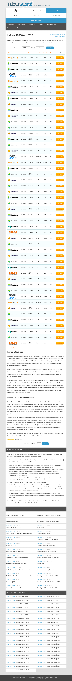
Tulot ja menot (36, 11)
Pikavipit (41, 24)
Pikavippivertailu (51, 24)
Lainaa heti (10, 28)
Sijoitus (36, 15)
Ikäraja (33, 48)
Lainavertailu (32, 24)
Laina (22, 52)
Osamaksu (19, 28)
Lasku (29, 52)
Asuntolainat (10, 24)
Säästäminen (36, 20)
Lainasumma (17, 48)
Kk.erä (45, 52)
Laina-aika (38, 52)
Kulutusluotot (21, 24)
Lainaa (60, 57)
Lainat (56, 11)
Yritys (9, 52)
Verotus (16, 15)
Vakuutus (56, 15)
